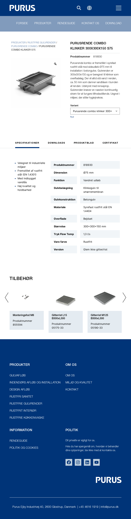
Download (113, 23)
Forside (22, 23)
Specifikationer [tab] (27, 143)
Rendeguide (66, 23)
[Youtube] (96, 462)
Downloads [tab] (56, 143)
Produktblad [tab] (84, 143)
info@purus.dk (110, 507)
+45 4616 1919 (88, 507)
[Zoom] (55, 64)
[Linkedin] (87, 462)
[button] (78, 7)
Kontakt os (90, 23)
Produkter (42, 23)
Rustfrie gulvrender (42, 43)
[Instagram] (78, 462)
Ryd (72, 117)
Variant (74, 105)
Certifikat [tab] (110, 143)
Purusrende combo (24, 46)
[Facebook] (69, 462)
